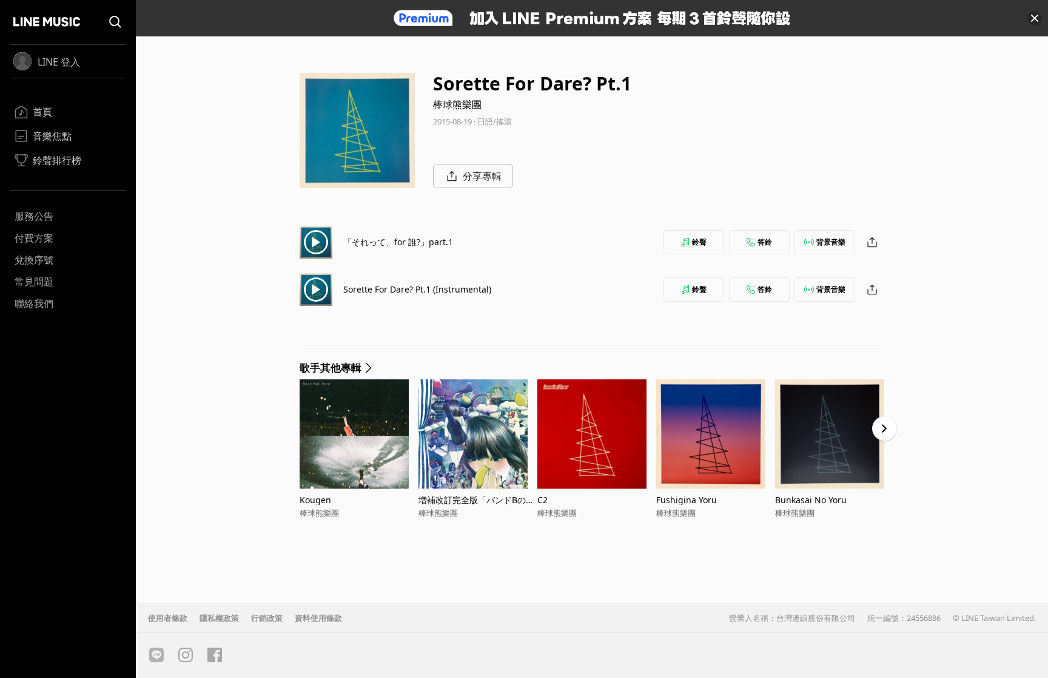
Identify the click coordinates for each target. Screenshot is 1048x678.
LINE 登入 (59, 62)
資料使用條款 (318, 618)
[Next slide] (884, 428)
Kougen (315, 500)
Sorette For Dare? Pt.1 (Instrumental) (417, 289)
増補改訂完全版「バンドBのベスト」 (476, 500)
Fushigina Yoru (686, 500)
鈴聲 (699, 242)
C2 (542, 500)
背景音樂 (830, 242)
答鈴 (764, 242)
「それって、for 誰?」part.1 (398, 242)
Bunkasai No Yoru (811, 500)
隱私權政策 (219, 618)
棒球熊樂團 (457, 104)
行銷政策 (267, 618)
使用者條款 (167, 618)
